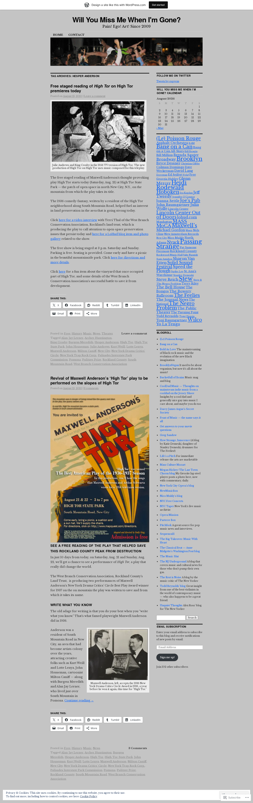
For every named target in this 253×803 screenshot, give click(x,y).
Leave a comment (94, 96)
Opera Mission (169, 514)
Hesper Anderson (107, 342)
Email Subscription (171, 626)
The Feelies (187, 295)
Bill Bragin (190, 151)
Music (87, 333)
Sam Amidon (164, 259)
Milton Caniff (87, 351)
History (77, 333)
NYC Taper (167, 506)
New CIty (104, 351)
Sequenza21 (167, 533)
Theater (107, 333)
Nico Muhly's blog (171, 495)
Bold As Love (168, 349)
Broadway (166, 159)
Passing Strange (179, 244)
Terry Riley (190, 283)
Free (67, 333)
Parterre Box (168, 520)
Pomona (75, 359)
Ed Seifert (175, 174)
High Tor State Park (119, 757)
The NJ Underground (173, 561)
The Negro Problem (175, 305)
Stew (186, 278)
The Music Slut (169, 556)
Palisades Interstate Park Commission (76, 770)
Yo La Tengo (168, 324)
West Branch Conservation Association (100, 364)
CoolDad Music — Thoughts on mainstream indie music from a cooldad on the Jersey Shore (179, 390)
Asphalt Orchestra (172, 143)
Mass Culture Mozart (172, 464)
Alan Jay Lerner (72, 338)
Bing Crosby (58, 342)
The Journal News (172, 299)
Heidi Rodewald (171, 185)
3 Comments (137, 748)
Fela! (186, 174)
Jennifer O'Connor (183, 196)
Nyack (173, 242)
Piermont (162, 251)
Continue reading (79, 700)
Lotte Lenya (134, 346)
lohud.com (187, 217)
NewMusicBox (169, 490)
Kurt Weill (118, 346)
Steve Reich (167, 279)
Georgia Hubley (167, 178)
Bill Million (164, 155)
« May (160, 128)
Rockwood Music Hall (169, 254)
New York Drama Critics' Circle (85, 765)
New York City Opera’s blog (177, 485)
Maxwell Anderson (63, 351)
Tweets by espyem (167, 81)
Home (58, 35)
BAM (192, 143)
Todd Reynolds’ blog (173, 586)
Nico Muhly (176, 237)
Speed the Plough (174, 268)
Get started (158, 4)
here (62, 271)
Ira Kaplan (186, 192)
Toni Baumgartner (171, 320)
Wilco (195, 320)
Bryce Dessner (168, 163)
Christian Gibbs (190, 163)
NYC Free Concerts (171, 501)
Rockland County (114, 359)
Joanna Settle (167, 201)
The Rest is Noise (170, 577)
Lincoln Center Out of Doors (178, 215)
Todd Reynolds (167, 316)
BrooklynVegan (169, 365)
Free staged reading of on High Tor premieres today (91, 88)
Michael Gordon (170, 230)
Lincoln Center (178, 208)
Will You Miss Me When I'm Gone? (126, 19)
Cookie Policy (88, 796)
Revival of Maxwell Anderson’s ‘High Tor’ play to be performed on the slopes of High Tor (99, 380)
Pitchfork (166, 525)
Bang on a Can (174, 147)
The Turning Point (184, 312)
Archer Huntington (98, 338)
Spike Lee (177, 271)
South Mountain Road (91, 774)
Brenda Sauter (186, 155)
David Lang (183, 171)
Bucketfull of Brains (172, 377)
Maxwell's (184, 225)
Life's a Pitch (168, 456)
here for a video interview (78, 220)
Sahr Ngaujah (190, 255)
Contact (76, 35)
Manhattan (164, 222)
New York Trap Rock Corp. (78, 355)
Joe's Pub (190, 200)
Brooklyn (189, 158)
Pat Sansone (188, 247)
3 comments (91, 388)
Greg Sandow (168, 435)
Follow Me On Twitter (174, 75)
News (96, 333)
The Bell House (170, 287)
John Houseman (77, 346)
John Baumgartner (173, 204)
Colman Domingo (170, 167)
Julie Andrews (100, 346)
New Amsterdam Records (181, 234)
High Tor (126, 342)
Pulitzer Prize (91, 359)
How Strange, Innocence (175, 440)
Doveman (161, 175)
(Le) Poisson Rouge (178, 138)
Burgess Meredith (81, 342)
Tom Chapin (186, 316)
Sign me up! (167, 657)
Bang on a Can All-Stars (178, 149)
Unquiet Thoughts (171, 605)
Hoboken (167, 192)
